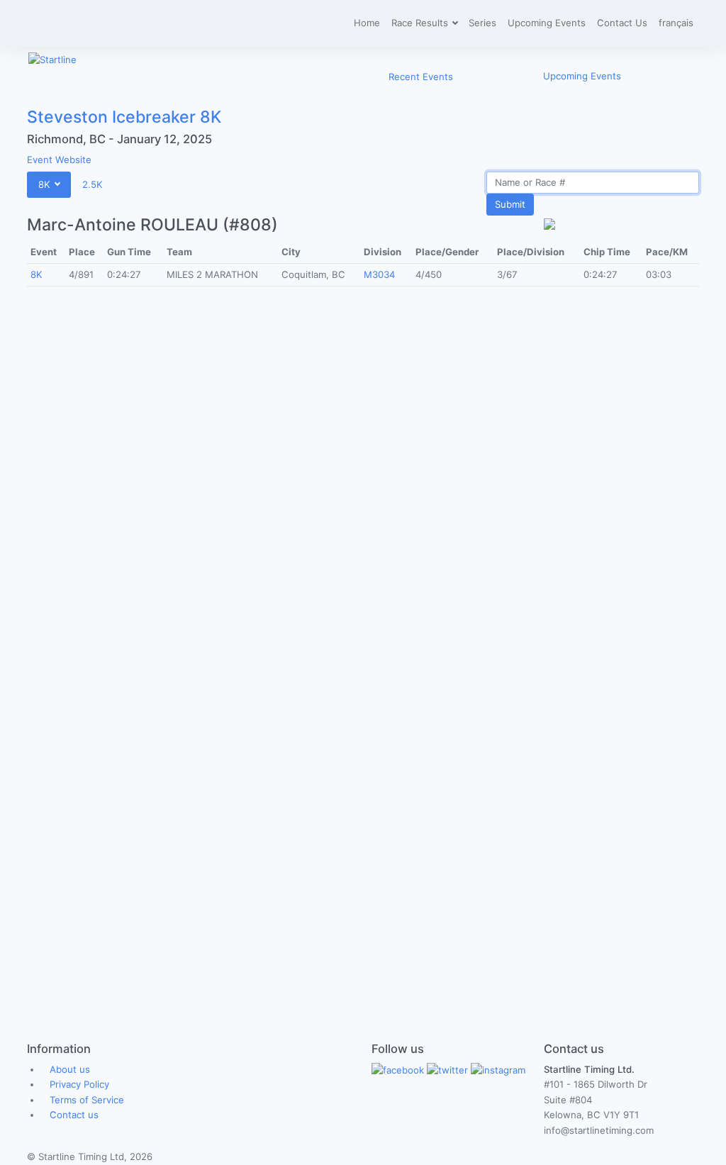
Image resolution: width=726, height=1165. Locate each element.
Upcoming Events (547, 22)
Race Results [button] (421, 22)
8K (36, 274)
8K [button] (45, 184)
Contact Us (622, 22)
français (676, 22)
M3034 (379, 274)
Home (367, 22)
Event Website (59, 159)
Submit (510, 204)
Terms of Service (87, 1099)
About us (70, 1069)
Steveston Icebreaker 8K (124, 117)
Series (482, 22)
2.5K (92, 184)
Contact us (74, 1114)
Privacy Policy (79, 1084)
